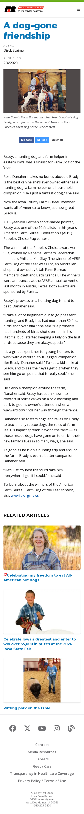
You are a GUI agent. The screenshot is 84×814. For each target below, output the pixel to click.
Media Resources (42, 752)
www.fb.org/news (25, 495)
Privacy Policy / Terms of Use (42, 780)
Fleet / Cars (42, 766)
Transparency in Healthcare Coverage (42, 773)
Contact (42, 744)
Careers (42, 759)
